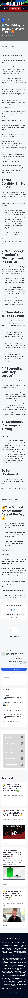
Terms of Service (6, 990)
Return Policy (14, 992)
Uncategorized (13, 694)
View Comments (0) (14, 669)
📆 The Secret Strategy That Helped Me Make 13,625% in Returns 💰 (13, 813)
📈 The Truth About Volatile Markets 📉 (13, 710)
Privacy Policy (14, 990)
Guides (7, 19)
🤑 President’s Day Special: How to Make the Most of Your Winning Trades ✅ (12, 787)
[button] (23, 8)
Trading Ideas (6, 702)
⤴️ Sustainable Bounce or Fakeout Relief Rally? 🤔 (14, 704)
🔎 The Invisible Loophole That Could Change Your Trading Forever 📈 (12, 853)
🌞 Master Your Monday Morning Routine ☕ (13, 723)
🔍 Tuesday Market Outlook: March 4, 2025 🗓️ (13, 717)
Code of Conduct (21, 990)
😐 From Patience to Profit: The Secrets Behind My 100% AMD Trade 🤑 (12, 894)
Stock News (6, 694)
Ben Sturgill (14, 637)
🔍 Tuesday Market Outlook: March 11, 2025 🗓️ (13, 698)
